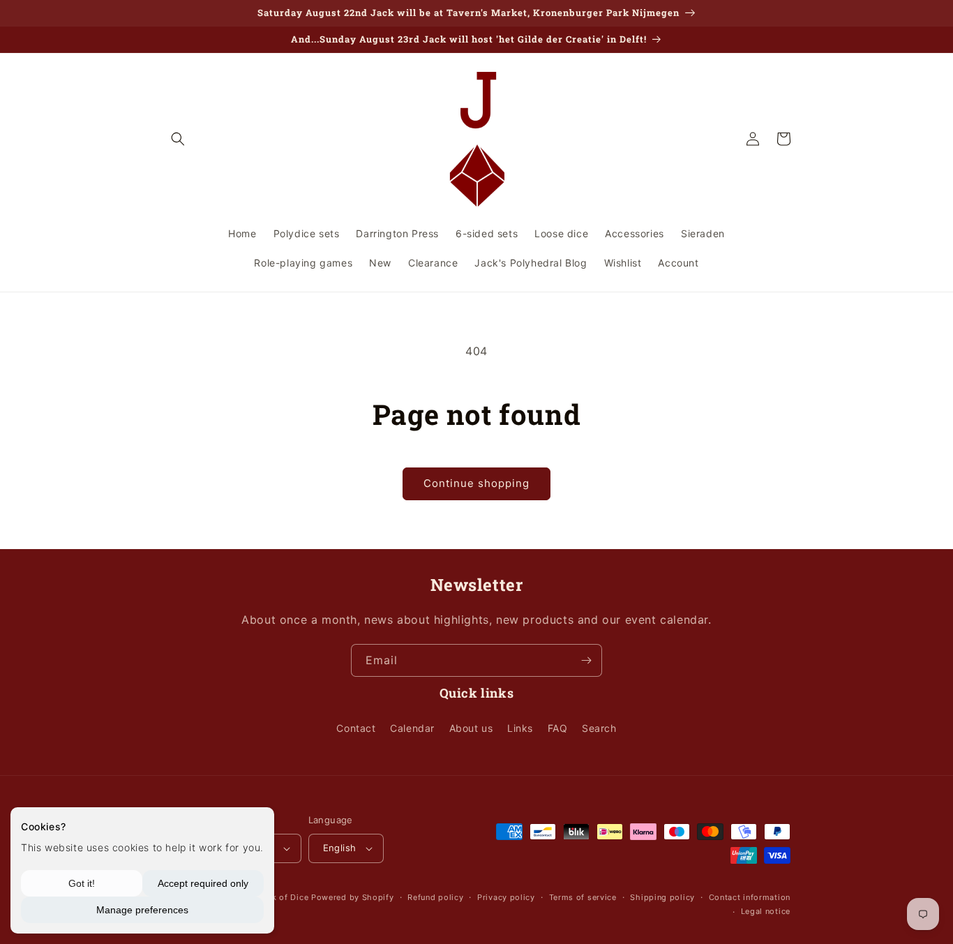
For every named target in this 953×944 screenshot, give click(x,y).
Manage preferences (142, 909)
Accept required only (203, 883)
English (340, 847)
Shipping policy (662, 897)
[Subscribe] (586, 660)
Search (599, 728)
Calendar (412, 728)
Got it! (81, 883)
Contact (355, 728)
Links (520, 728)
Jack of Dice (283, 897)
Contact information (749, 897)
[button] (178, 138)
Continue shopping (476, 483)
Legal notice (765, 911)
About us (471, 728)
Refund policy (435, 897)
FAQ (558, 728)
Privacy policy (506, 897)
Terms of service (583, 897)
